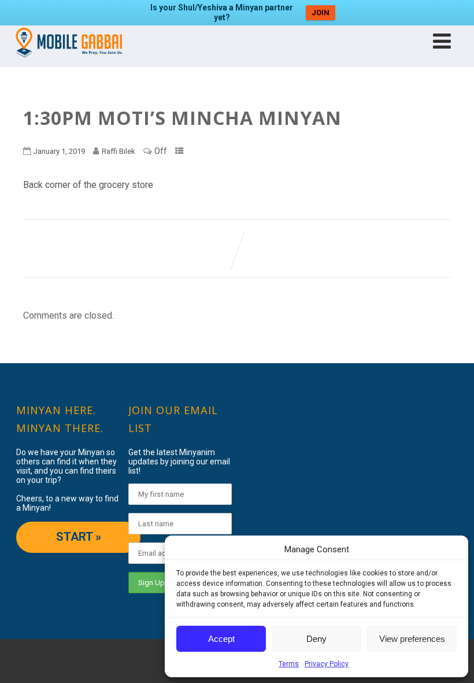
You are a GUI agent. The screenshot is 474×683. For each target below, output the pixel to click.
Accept (221, 639)
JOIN (320, 12)
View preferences (412, 639)
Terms (289, 664)
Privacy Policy (327, 664)
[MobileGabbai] (68, 61)
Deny (316, 639)
